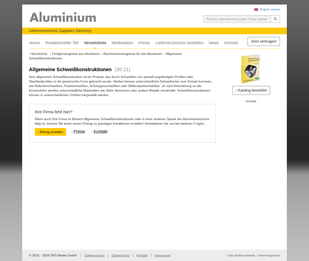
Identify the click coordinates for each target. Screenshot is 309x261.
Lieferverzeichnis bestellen (179, 43)
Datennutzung (95, 255)
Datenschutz (121, 255)
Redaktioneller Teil (61, 43)
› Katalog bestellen (251, 90)
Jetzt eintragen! (264, 41)
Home (34, 43)
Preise (144, 43)
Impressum (162, 255)
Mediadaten (122, 43)
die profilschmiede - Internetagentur (254, 255)
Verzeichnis (95, 43)
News (214, 43)
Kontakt (231, 43)
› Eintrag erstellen (50, 132)
